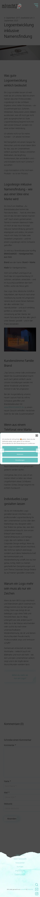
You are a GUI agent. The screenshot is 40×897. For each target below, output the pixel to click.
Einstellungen (20, 460)
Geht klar (20, 448)
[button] (37, 435)
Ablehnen (20, 454)
